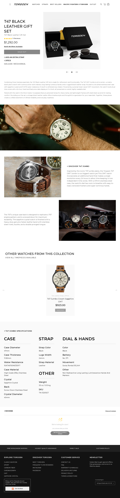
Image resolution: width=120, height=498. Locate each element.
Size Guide (8, 64)
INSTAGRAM (37, 468)
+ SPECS (7, 60)
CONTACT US (65, 462)
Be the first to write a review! (60, 433)
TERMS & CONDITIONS (69, 476)
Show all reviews (110, 411)
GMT (5, 473)
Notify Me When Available (13, 46)
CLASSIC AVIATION (10, 462)
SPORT (6, 465)
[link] (17, 448)
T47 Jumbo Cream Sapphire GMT (60, 300)
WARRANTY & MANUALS (69, 468)
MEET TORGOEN (39, 462)
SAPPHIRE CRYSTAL (11, 476)
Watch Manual (19, 64)
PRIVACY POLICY (67, 473)
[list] (71, 40)
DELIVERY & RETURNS (69, 470)
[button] (10, 4)
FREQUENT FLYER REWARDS (43, 465)
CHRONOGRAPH (10, 470)
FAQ (62, 465)
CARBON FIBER (9, 468)
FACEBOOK (37, 470)
